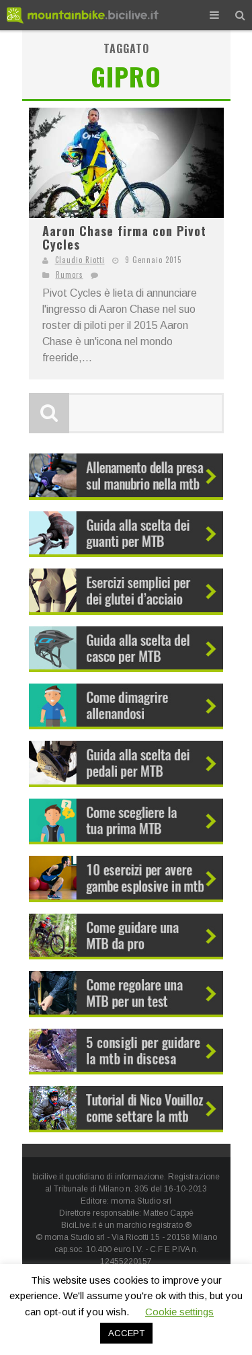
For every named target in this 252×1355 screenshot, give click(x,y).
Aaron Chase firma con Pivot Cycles (124, 237)
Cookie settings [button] (179, 1311)
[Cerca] (240, 15)
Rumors (69, 274)
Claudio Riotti (80, 259)
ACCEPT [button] (126, 1333)
